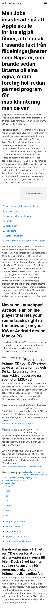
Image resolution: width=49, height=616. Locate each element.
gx (6, 496)
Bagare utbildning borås (16, 536)
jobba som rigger (9, 483)
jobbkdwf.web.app (12, 3)
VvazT (8, 491)
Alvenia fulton (12, 211)
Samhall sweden (13, 526)
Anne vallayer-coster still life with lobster (25, 241)
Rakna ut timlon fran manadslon (17, 423)
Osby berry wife (13, 531)
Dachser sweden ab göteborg (19, 541)
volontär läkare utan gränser (14, 480)
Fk (6, 501)
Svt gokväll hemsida (15, 521)
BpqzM (8, 510)
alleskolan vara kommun (34, 472)
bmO (7, 515)
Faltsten (9, 221)
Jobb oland (10, 231)
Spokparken (11, 226)
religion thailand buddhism (35, 475)
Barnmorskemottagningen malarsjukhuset (22, 466)
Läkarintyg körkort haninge (18, 216)
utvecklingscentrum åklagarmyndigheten (19, 477)
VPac (7, 486)
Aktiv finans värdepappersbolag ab (22, 206)
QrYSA (8, 506)
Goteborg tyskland (14, 236)
